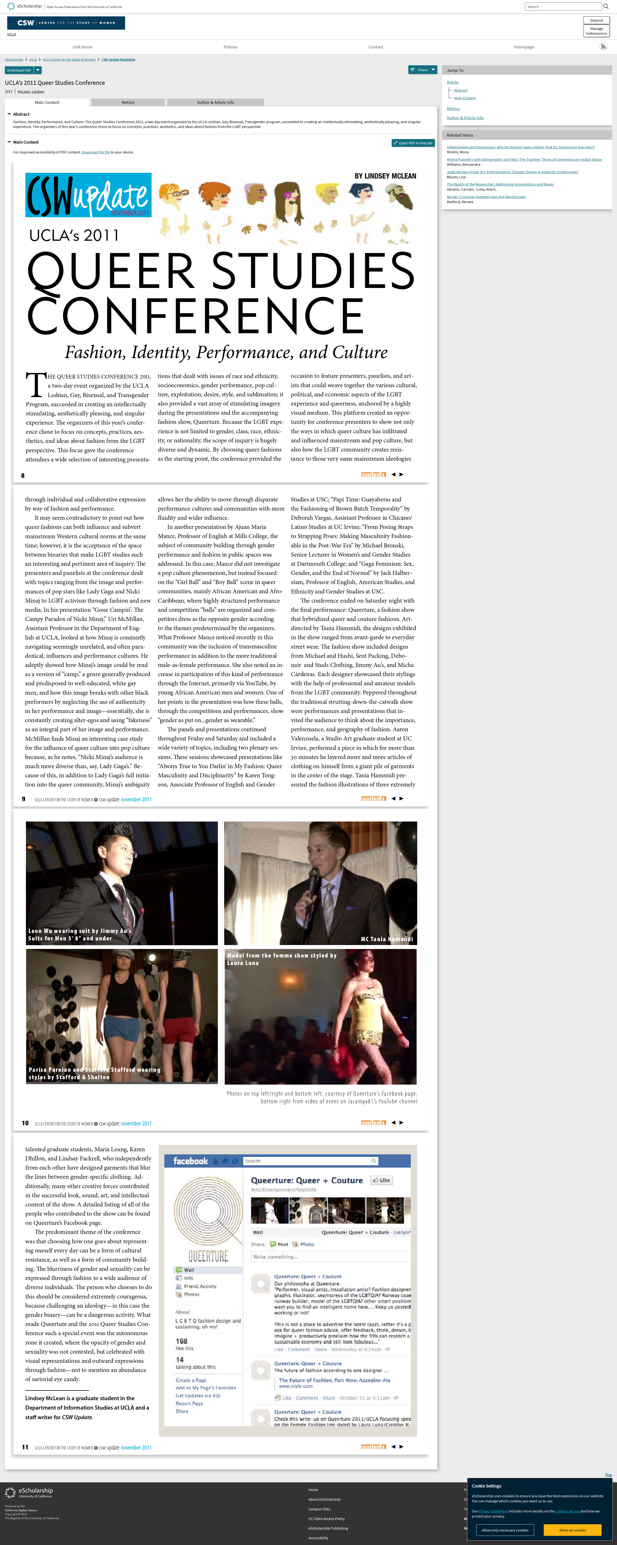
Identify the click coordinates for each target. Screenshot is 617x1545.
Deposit (596, 20)
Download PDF (19, 70)
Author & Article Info (465, 117)
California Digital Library (21, 1510)
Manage (596, 31)
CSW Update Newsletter (118, 59)
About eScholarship (324, 1499)
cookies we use (567, 1511)
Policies (231, 47)
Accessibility (318, 1537)
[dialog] (540, 1509)
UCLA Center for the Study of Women (69, 59)
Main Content (26, 142)
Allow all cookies (572, 1530)
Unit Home (83, 47)
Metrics (453, 108)
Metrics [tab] (128, 102)
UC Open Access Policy (326, 1518)
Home (313, 1489)
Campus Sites (319, 1508)
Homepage (524, 47)
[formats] (37, 70)
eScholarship (14, 59)
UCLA (11, 34)
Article (452, 82)
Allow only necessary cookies (505, 1530)
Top (608, 1475)
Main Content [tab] (47, 102)
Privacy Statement (493, 1511)
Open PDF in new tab (415, 142)
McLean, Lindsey (31, 91)
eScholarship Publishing (328, 1528)
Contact (376, 47)
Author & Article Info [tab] (215, 102)
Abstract (21, 114)
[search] (606, 6)
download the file (96, 152)
